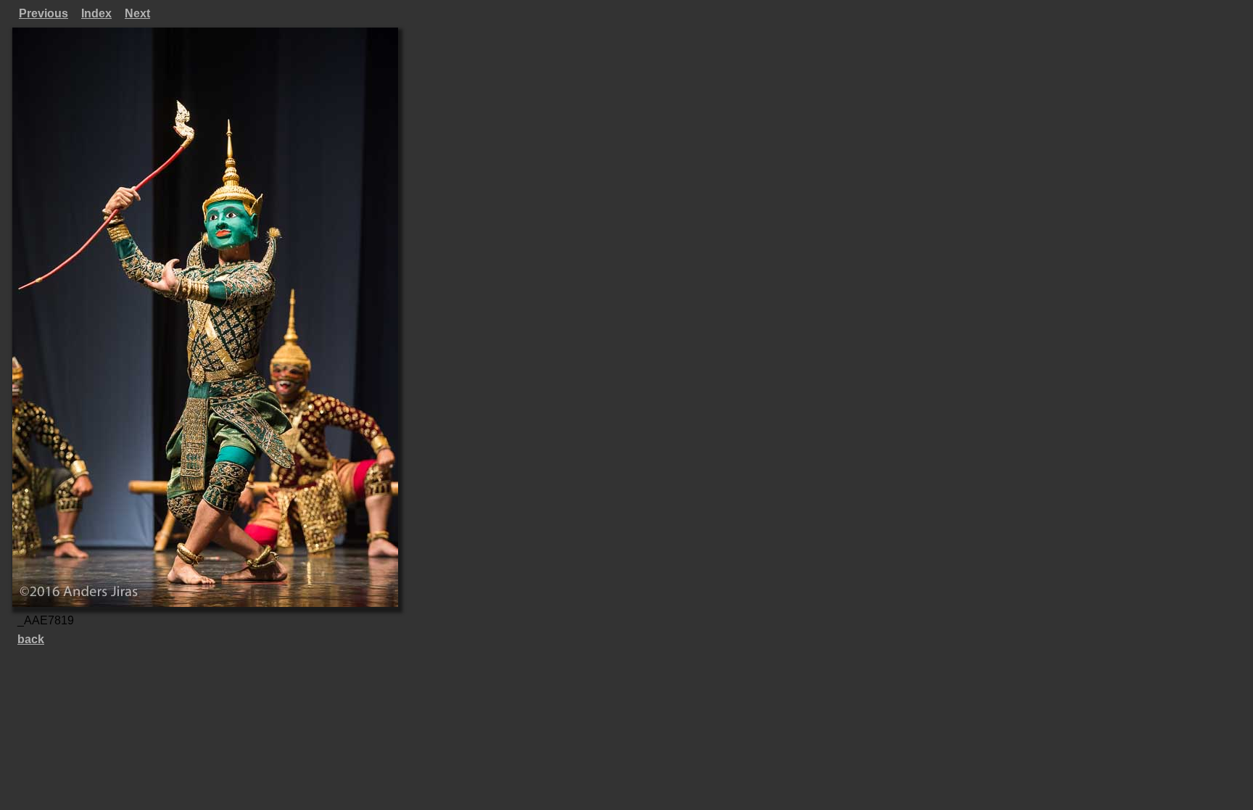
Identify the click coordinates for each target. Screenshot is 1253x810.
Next (137, 13)
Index (96, 13)
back (30, 639)
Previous (43, 13)
